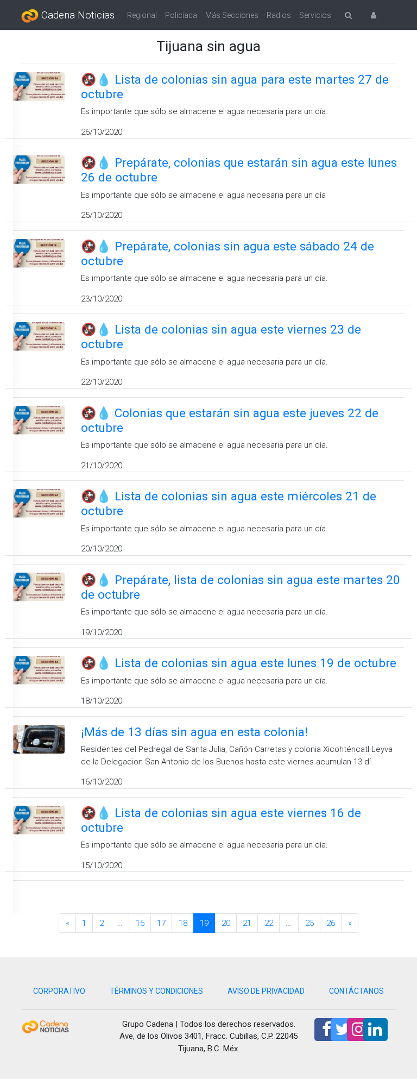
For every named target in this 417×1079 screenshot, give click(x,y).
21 (247, 923)
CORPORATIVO (59, 991)
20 (226, 923)
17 (161, 923)
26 (330, 923)
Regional (142, 15)
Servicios (315, 15)
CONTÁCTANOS (356, 991)
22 (268, 923)
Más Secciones (231, 15)
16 (140, 923)
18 (183, 923)
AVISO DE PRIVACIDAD (266, 991)
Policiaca (181, 15)
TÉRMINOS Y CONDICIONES (156, 991)
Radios (279, 15)
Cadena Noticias (77, 15)
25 (309, 923)
